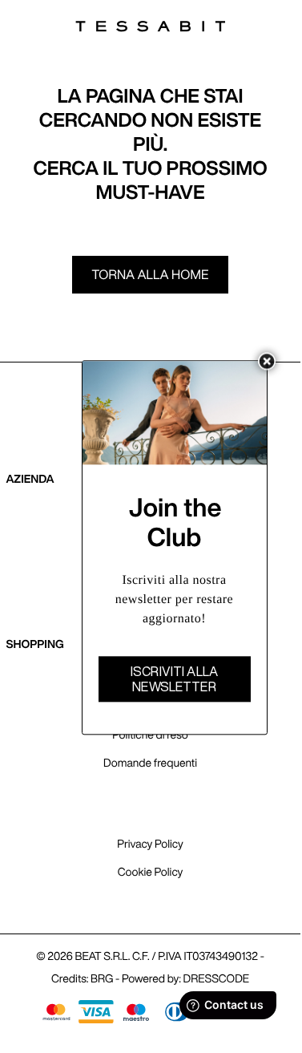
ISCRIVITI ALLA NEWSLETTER (174, 679)
